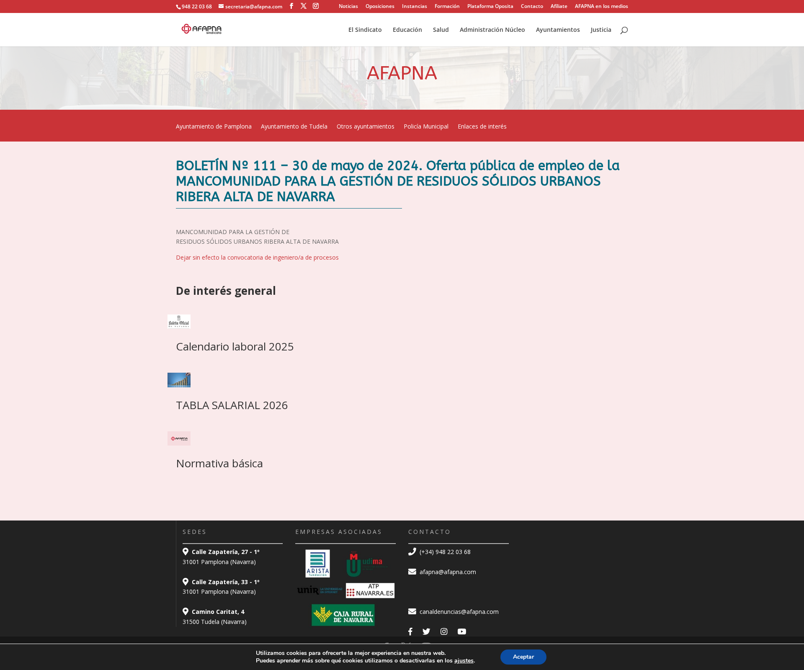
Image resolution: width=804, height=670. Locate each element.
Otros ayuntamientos (365, 127)
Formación (447, 7)
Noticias (348, 7)
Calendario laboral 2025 (235, 346)
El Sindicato (365, 30)
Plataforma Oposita (490, 7)
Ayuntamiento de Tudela (294, 127)
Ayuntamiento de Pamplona (214, 127)
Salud (441, 30)
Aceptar (523, 657)
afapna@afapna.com (447, 572)
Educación (407, 30)
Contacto (532, 7)
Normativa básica (219, 463)
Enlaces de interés (482, 127)
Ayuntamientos (558, 30)
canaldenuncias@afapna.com (458, 612)
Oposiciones (380, 7)
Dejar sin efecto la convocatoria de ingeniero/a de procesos (257, 257)
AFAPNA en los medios (601, 7)
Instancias (414, 7)
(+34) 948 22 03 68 (444, 552)
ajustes (464, 661)
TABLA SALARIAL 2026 (232, 404)
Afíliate (559, 7)
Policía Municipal (426, 127)
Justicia (601, 30)
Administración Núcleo (492, 30)
